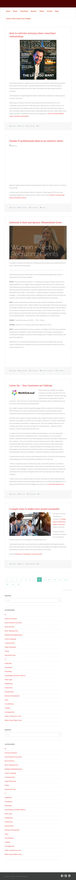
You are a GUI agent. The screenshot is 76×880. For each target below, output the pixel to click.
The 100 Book (9, 704)
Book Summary (9, 627)
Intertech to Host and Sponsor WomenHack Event (35, 222)
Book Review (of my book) (13, 622)
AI (5, 614)
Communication (10, 643)
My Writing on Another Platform (15, 675)
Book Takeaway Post (11, 631)
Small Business (9, 692)
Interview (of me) (10, 655)
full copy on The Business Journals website (28, 554)
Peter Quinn (8, 679)
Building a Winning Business (13, 635)
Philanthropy (9, 683)
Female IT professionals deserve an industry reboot (36, 140)
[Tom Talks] (6, 3)
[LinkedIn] (69, 876)
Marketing (8, 671)
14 (7, 584)
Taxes (6, 700)
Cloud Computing (10, 639)
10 (49, 579)
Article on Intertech (11, 618)
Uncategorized (9, 712)
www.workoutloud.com (56, 484)
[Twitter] (66, 876)
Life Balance (8, 667)
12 (60, 579)
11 (54, 579)
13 (65, 579)
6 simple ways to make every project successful (34, 508)
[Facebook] (62, 876)
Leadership (8, 663)
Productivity (9, 687)
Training (7, 708)
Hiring (7, 651)
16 (18, 584)
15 (13, 584)
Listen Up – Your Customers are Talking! (30, 385)
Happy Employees (10, 647)
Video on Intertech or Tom (13, 716)
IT (5, 659)
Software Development (12, 696)
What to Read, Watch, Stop (13, 720)
